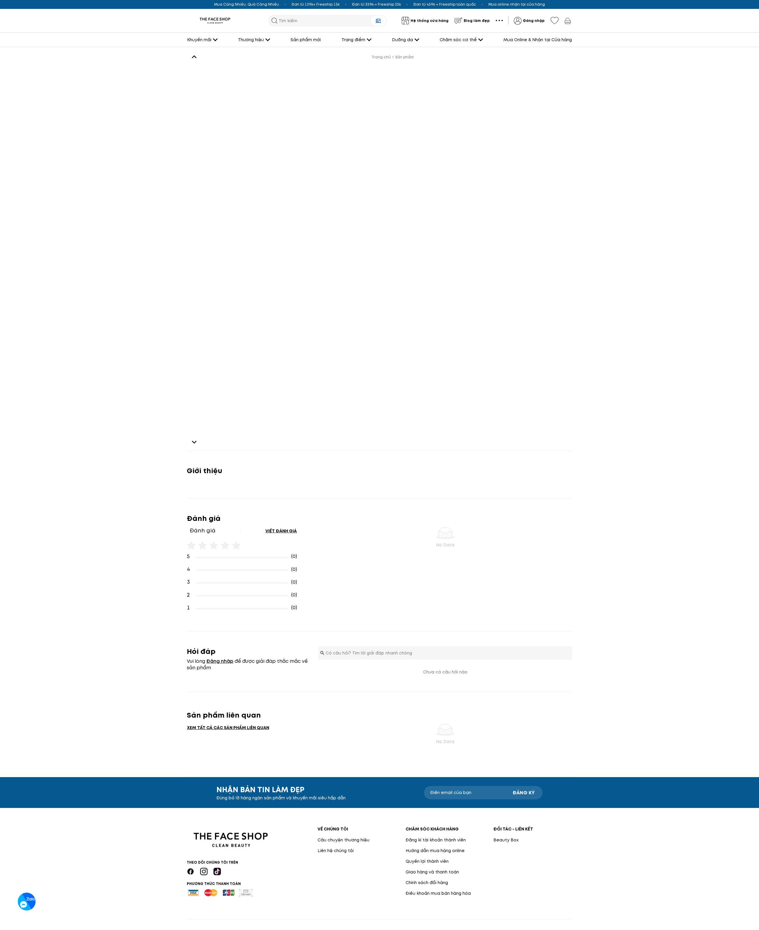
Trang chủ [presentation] (381, 57)
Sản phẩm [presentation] (404, 57)
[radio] (191, 544)
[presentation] (215, 20)
